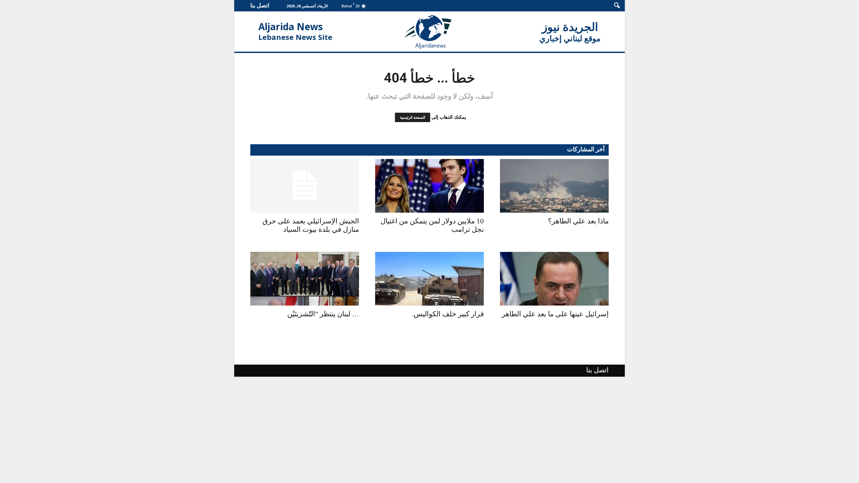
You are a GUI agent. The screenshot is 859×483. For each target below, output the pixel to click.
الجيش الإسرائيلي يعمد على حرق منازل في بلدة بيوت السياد (310, 225)
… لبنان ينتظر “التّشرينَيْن (323, 314)
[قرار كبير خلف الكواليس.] (429, 279)
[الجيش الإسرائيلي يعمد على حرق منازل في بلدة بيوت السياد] (304, 186)
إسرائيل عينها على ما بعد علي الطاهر (555, 314)
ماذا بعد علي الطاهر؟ (578, 221)
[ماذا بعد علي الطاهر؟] (554, 186)
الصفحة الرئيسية (412, 117)
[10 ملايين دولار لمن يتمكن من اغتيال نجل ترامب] (429, 186)
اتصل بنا (259, 5)
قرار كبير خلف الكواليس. (448, 314)
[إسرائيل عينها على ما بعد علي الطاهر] (554, 279)
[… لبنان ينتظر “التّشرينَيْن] (304, 279)
